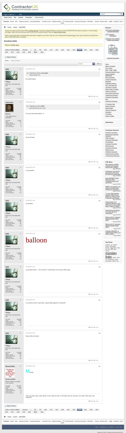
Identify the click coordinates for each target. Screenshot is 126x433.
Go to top (119, 427)
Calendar (20, 17)
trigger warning (108, 260)
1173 (51, 50)
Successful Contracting (112, 93)
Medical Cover (109, 150)
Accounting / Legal (46, 21)
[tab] (7, 60)
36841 (35, 52)
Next (42, 52)
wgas (117, 260)
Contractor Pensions (111, 148)
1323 (18, 52)
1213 (56, 50)
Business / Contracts (24, 21)
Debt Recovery (109, 146)
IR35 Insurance (109, 138)
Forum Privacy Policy (60, 32)
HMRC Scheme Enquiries (68, 21)
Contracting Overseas (111, 95)
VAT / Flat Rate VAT (111, 85)
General (12, 21)
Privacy (111, 427)
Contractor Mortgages (111, 140)
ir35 (112, 249)
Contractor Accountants (112, 154)
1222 (74, 50)
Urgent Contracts (110, 106)
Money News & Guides (112, 89)
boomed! (115, 244)
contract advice (113, 246)
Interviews (108, 112)
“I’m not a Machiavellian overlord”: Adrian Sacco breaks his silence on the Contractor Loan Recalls (112, 196)
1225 (91, 50)
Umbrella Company (110, 83)
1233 (6, 52)
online (118, 257)
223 (35, 50)
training (116, 259)
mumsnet (114, 257)
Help (20, 14)
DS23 (7, 69)
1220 (62, 50)
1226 (96, 50)
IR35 (106, 70)
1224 (85, 50)
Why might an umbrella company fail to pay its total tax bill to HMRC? (112, 166)
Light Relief (116, 21)
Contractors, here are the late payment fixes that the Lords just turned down (112, 173)
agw (111, 244)
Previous (25, 50)
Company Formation (111, 144)
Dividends (108, 81)
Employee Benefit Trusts (112, 72)
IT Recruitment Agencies (112, 156)
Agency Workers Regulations (110, 74)
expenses (107, 247)
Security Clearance (110, 110)
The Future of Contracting (80, 21)
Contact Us (103, 427)
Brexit (16, 21)
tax (106, 259)
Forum (9, 27)
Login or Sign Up (9, 14)
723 (40, 50)
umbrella (114, 260)
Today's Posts (8, 17)
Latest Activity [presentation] (15, 60)
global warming (113, 247)
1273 (12, 52)
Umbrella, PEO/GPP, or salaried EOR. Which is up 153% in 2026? (112, 232)
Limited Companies (110, 79)
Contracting (6, 21)
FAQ (15, 17)
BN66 (115, 70)
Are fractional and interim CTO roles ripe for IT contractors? (112, 212)
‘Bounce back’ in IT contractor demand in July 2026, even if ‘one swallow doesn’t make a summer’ (112, 204)
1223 (79, 50)
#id (99, 69)
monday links (111, 254)
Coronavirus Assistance (35, 21)
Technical (97, 21)
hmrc (109, 249)
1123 (45, 50)
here (73, 35)
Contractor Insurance (111, 132)
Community (28, 17)
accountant (107, 244)
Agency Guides (109, 116)
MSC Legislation (110, 77)
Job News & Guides (111, 87)
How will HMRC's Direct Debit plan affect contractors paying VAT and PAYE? (112, 180)
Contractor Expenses (111, 101)
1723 (23, 52)
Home (107, 64)
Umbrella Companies (56, 21)
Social (110, 21)
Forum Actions (39, 17)
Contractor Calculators (111, 97)
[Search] (121, 14)
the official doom (110, 259)
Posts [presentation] (7, 60)
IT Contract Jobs (110, 104)
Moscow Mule (10, 366)
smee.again (9, 102)
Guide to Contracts (110, 91)
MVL (106, 99)
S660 (110, 70)
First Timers (108, 68)
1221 (68, 50)
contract (107, 246)
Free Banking (109, 142)
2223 (29, 52)
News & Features (110, 66)
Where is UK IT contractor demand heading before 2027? (112, 218)
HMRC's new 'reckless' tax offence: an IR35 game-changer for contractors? (112, 188)
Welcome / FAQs (103, 21)
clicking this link (33, 30)
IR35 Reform (90, 21)
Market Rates (109, 108)
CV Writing (108, 114)
